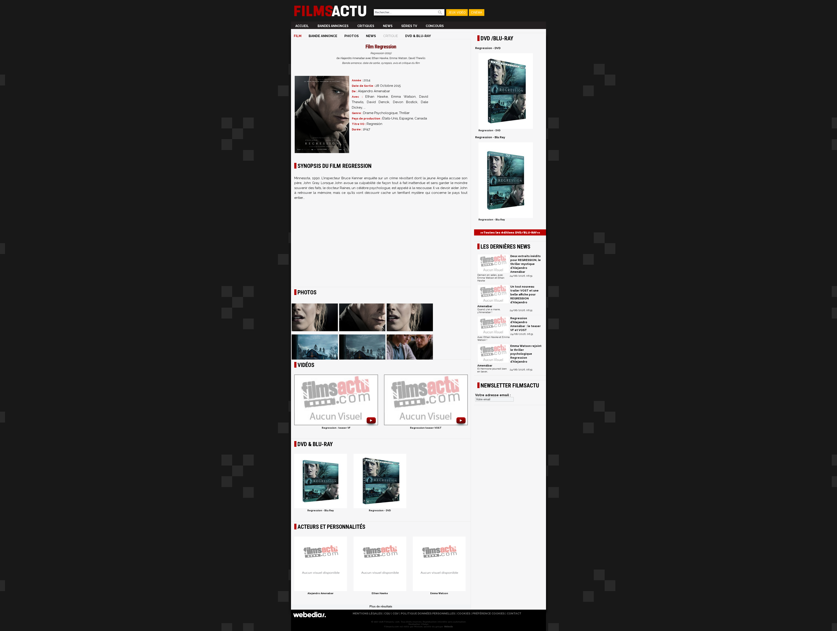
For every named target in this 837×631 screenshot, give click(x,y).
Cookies (463, 613)
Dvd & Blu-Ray (418, 36)
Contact (514, 613)
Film (297, 36)
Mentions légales (367, 613)
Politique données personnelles (428, 613)
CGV (396, 613)
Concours (435, 26)
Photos (351, 36)
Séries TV (409, 26)
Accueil (302, 26)
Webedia (448, 626)
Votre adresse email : (493, 395)
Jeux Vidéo (457, 12)
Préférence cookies (488, 613)
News (388, 26)
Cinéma (476, 12)
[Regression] (322, 114)
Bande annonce (323, 36)
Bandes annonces (333, 26)
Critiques (365, 26)
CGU (387, 613)
